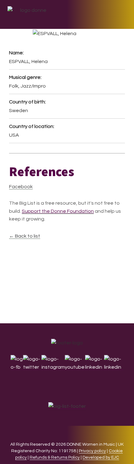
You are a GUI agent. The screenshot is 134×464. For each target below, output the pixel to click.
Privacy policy (92, 451)
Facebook (21, 186)
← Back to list (24, 236)
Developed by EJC (101, 457)
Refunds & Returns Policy (55, 457)
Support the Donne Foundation (58, 211)
